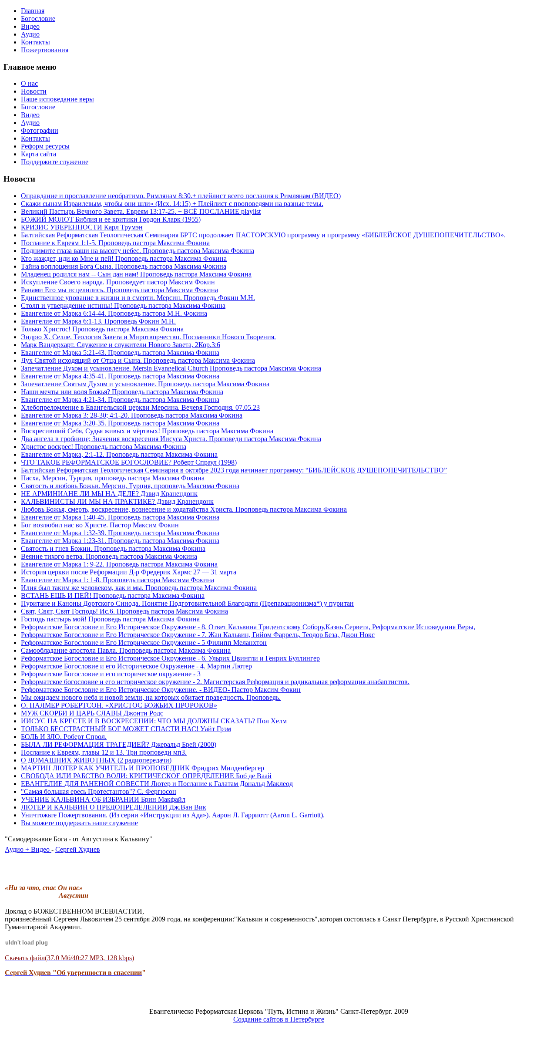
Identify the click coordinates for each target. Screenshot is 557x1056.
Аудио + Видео (28, 849)
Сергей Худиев (77, 849)
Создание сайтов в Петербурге (278, 1019)
